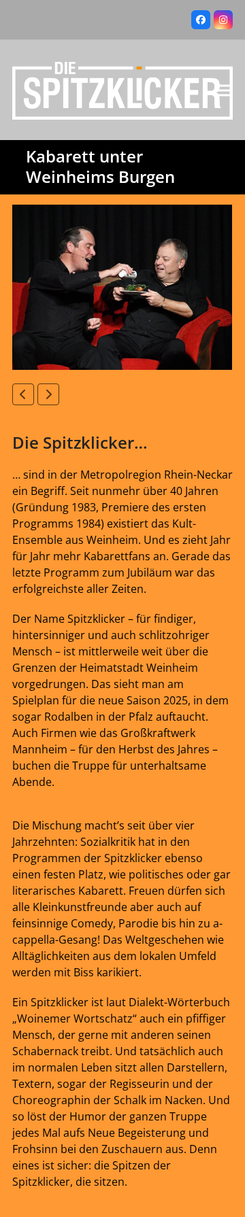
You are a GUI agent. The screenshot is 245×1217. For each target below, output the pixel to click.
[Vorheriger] (23, 394)
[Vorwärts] (48, 394)
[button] (225, 90)
